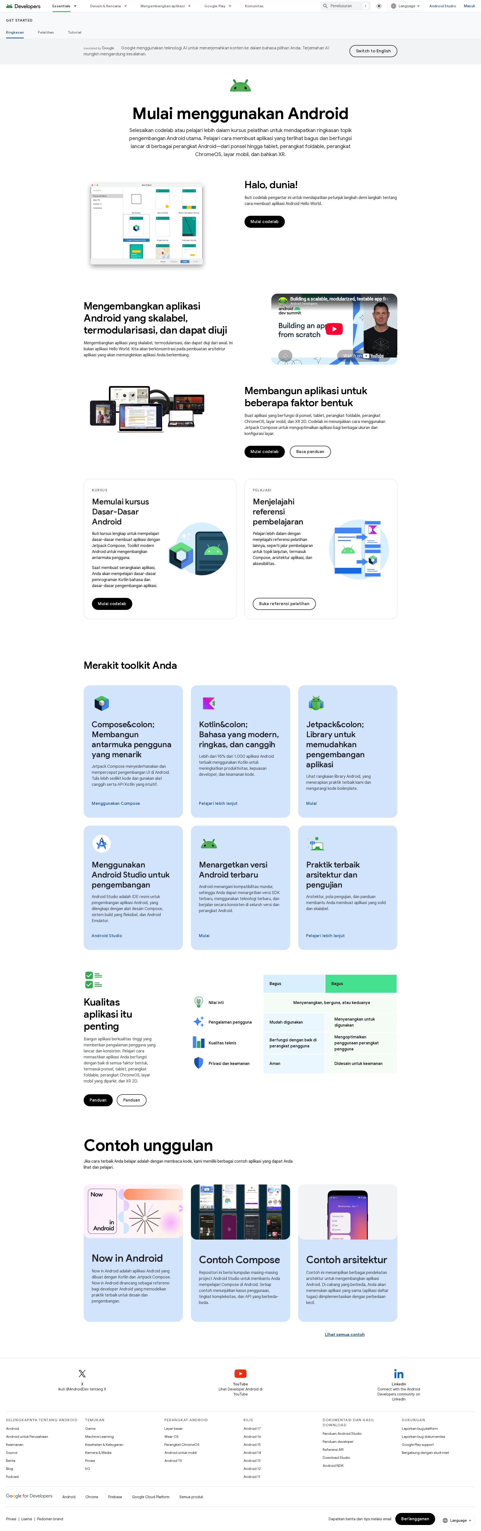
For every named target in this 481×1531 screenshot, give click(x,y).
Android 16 (252, 1436)
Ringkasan (15, 32)
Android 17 (252, 1428)
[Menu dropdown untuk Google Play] (232, 6)
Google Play (214, 6)
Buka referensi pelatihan (284, 603)
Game (90, 1428)
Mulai (311, 803)
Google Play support (418, 1444)
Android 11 (252, 1476)
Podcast (12, 1476)
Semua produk (191, 1497)
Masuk (469, 6)
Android (12, 1428)
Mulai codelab (265, 221)
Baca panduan (310, 451)
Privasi (90, 1460)
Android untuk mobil (180, 1452)
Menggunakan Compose (116, 803)
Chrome (91, 1497)
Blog (9, 1468)
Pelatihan (46, 32)
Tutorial (74, 32)
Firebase (115, 1497)
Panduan (98, 1100)
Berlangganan (415, 1518)
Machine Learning (99, 1436)
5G (87, 1468)
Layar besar (173, 1428)
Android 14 (252, 1452)
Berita (10, 1460)
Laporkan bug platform (420, 1428)
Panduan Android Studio (342, 1433)
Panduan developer (338, 1441)
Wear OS (171, 1436)
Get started (19, 20)
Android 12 (252, 1468)
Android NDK (333, 1465)
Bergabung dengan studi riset (425, 1452)
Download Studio (336, 1457)
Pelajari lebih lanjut (218, 803)
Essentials (61, 6)
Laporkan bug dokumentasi (423, 1436)
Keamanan (14, 1444)
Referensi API (333, 1449)
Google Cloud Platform (150, 1497)
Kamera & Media (98, 1452)
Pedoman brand (50, 1519)
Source (11, 1452)
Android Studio (442, 6)
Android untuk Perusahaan (27, 1436)
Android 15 (252, 1444)
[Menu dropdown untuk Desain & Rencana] (128, 6)
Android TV (173, 1460)
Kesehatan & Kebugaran (104, 1444)
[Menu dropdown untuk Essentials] (77, 6)
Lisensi (26, 1519)
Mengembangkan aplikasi (163, 6)
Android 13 (252, 1460)
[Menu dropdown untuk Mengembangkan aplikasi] (191, 6)
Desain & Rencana (105, 6)
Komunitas (254, 6)
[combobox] (345, 6)
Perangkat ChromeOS (181, 1444)
